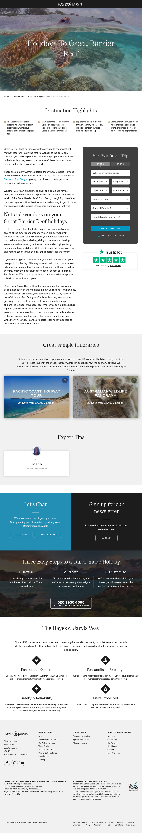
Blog (40, 736)
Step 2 (120, 164)
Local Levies (43, 756)
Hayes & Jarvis (70, 4)
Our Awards (112, 742)
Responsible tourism (81, 736)
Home (6, 96)
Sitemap (41, 759)
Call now (21, 534)
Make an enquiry (80, 742)
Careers (110, 749)
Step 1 (100, 164)
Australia (32, 96)
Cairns (7, 179)
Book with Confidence (47, 752)
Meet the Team (113, 752)
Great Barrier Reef (61, 96)
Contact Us (112, 739)
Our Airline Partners (46, 742)
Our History (112, 746)
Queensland (44, 96)
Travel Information (46, 749)
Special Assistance (81, 739)
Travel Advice (44, 746)
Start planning (47, 534)
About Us (111, 736)
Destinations (18, 96)
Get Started (108, 228)
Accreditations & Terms (48, 739)
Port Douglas (21, 179)
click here (38, 786)
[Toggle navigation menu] (137, 4)
